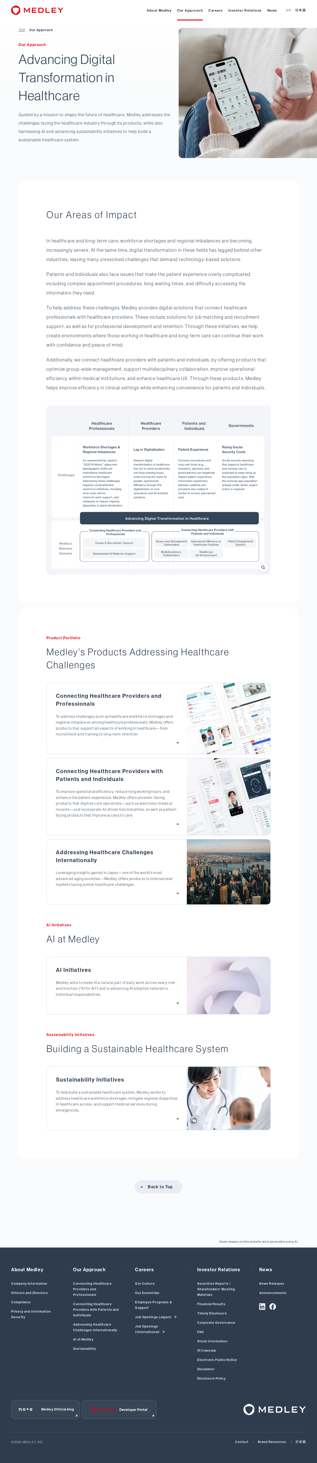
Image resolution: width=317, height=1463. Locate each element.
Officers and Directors (29, 1293)
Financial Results (211, 1304)
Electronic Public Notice (217, 1360)
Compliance (21, 1302)
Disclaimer (206, 1369)
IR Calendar (207, 1351)
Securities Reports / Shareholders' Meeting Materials (216, 1289)
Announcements (273, 1293)
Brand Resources (272, 1442)
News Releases (272, 1284)
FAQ (200, 1332)
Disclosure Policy (211, 1378)
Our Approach (190, 10)
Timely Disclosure (212, 1313)
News (272, 10)
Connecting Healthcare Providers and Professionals (92, 1289)
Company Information (29, 1284)
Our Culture (145, 1284)
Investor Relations (245, 10)
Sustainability (84, 1349)
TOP (22, 30)
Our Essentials (147, 1293)
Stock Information (212, 1341)
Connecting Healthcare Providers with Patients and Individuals (96, 1309)
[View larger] (263, 567)
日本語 (300, 10)
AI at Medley (83, 1339)
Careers (215, 10)
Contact (242, 1442)
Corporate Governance (216, 1323)
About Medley (159, 10)
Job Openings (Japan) (153, 1317)
